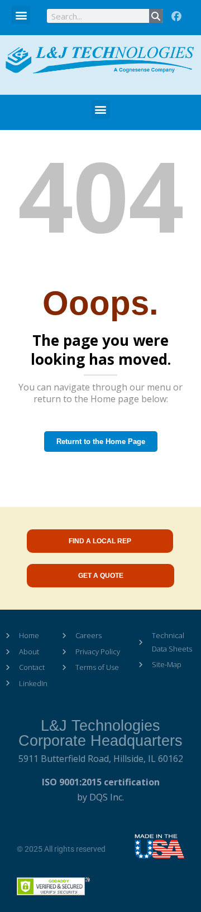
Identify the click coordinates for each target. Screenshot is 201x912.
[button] (21, 15)
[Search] (156, 16)
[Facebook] (176, 17)
